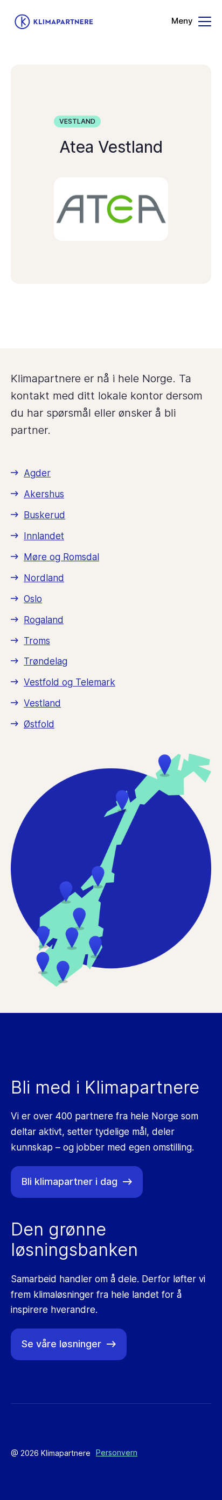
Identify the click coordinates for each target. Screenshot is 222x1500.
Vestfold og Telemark (69, 682)
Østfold (39, 724)
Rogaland (44, 620)
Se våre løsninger (61, 1343)
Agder (37, 473)
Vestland (77, 121)
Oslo (33, 599)
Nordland (44, 578)
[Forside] (54, 21)
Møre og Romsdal (61, 557)
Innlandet (44, 536)
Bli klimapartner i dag (69, 1181)
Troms (37, 640)
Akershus (44, 494)
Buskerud (44, 515)
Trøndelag (45, 661)
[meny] (191, 21)
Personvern (116, 1452)
